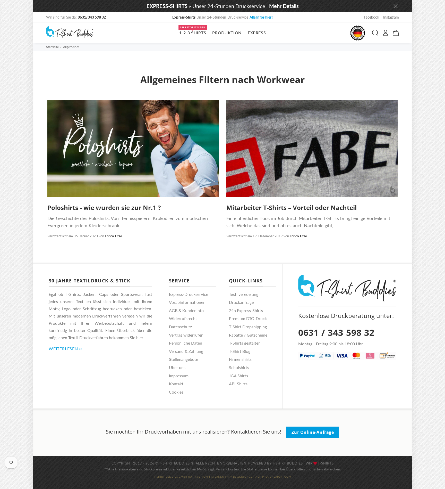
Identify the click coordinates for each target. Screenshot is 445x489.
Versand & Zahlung (186, 351)
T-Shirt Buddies (287, 463)
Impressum (179, 375)
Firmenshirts (240, 359)
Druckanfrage (241, 302)
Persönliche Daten (185, 342)
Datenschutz (180, 326)
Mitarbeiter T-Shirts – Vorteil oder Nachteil (291, 207)
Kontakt (176, 383)
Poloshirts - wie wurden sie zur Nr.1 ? (104, 207)
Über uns (177, 367)
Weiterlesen (63, 348)
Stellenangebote (183, 359)
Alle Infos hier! (261, 17)
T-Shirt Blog (239, 351)
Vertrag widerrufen (186, 334)
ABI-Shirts (238, 383)
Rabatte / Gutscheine (248, 334)
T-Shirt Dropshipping (248, 326)
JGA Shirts (238, 375)
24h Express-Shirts (246, 310)
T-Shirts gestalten (245, 342)
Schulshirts (239, 367)
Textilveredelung (243, 294)
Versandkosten (227, 469)
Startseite (52, 47)
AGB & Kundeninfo (186, 310)
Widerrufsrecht (183, 318)
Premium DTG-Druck (248, 318)
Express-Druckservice (188, 294)
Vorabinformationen (187, 302)
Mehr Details (284, 6)
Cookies (176, 391)
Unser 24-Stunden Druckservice (222, 17)
